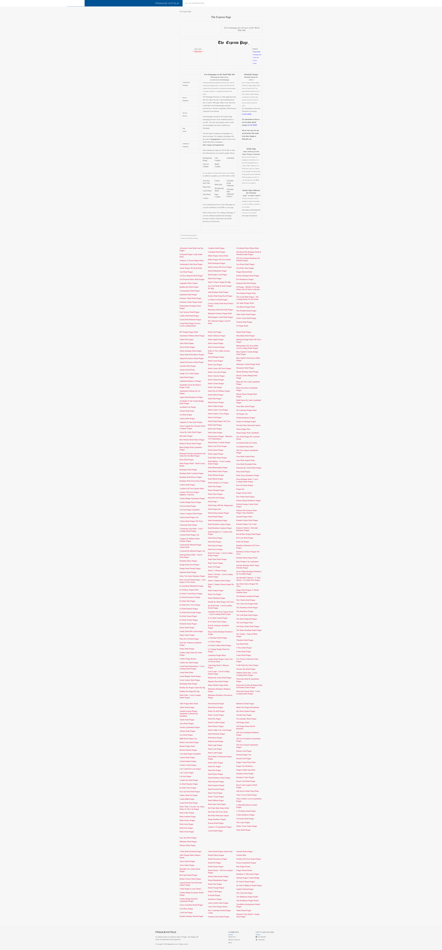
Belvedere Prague (186, 436)
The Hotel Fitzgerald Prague (246, 619)
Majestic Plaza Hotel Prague (218, 681)
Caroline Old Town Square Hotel (192, 489)
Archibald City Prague (188, 407)
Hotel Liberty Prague (215, 450)
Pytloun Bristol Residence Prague (248, 500)
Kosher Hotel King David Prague (220, 296)
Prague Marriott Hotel (244, 272)
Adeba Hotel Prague (187, 707)
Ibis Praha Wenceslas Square (218, 816)
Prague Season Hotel (244, 493)
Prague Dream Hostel (244, 870)
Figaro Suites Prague (187, 635)
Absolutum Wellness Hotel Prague (192, 336)
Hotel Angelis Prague (216, 339)
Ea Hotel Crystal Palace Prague (191, 594)
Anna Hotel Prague (187, 723)
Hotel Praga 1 (213, 502)
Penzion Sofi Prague (243, 758)
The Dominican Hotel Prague (247, 607)
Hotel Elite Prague (214, 399)
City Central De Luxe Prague (190, 769)
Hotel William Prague (216, 800)
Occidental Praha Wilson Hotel (247, 248)
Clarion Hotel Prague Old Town (191, 521)
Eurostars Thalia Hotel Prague (190, 298)
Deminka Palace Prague (188, 561)
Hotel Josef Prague (215, 425)
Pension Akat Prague (244, 751)
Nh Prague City (242, 414)
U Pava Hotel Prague (244, 648)
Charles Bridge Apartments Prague (192, 498)
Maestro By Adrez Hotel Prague (219, 678)
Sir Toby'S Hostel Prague (245, 882)
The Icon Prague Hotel (244, 623)
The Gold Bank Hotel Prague (247, 615)
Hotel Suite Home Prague (217, 559)
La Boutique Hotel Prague (217, 638)
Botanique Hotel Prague (188, 470)
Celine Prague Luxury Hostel (190, 889)
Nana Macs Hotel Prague (245, 406)
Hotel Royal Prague (215, 546)
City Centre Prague (186, 773)
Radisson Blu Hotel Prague (246, 283)
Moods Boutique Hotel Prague (247, 372)
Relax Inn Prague (242, 542)
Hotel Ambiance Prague (216, 336)
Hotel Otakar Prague (215, 763)
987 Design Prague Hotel (189, 332)
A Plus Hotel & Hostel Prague (190, 851)
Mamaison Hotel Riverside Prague (220, 310)
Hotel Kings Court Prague (217, 275)
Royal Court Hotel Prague (245, 781)
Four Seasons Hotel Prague (189, 312)
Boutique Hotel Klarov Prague (191, 477)
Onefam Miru (241, 855)
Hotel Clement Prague (216, 380)
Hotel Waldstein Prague (216, 598)
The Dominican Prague (244, 611)
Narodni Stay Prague (244, 715)
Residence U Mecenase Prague (247, 874)
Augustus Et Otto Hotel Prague (191, 422)
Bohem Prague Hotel (187, 746)
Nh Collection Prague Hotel (246, 410)
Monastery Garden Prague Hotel (248, 364)
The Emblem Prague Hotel (246, 293)
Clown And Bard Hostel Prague (191, 905)
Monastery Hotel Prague (245, 368)
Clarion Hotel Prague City (189, 517)
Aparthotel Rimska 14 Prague (190, 381)
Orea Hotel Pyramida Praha (246, 464)
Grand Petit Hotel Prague (189, 803)
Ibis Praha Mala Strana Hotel (218, 808)
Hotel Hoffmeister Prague (217, 271)
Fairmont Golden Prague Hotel (191, 302)
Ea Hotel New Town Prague (190, 605)
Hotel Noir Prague (214, 486)
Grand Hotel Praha (186, 672)
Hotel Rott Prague (214, 542)
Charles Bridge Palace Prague (190, 502)
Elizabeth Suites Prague (188, 624)
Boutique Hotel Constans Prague (191, 473)
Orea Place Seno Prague (245, 268)
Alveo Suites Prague (187, 865)
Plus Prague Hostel (243, 867)
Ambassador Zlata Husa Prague (191, 264)
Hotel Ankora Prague (187, 820)
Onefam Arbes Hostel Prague (218, 917)
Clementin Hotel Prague (188, 525)
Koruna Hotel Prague (216, 823)
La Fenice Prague (214, 642)
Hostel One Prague (215, 884)
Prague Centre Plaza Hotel (246, 762)
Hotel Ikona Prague (215, 738)
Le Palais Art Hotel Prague (217, 300)
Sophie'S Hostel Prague (244, 889)
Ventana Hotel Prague (244, 322)
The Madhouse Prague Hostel (247, 897)
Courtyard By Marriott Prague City (192, 551)
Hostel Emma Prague (215, 867)
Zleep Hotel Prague (243, 830)
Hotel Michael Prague (216, 475)
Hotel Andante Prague (188, 817)
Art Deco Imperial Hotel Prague (191, 276)
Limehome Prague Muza (217, 655)
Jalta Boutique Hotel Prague (218, 292)
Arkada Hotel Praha (187, 411)
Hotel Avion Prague (187, 832)
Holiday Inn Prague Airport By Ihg (192, 688)
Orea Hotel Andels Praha (245, 456)
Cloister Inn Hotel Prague (189, 780)
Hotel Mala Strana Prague (217, 458)
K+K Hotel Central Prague (218, 618)
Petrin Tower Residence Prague (247, 475)
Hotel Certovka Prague (216, 376)
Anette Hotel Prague (187, 720)
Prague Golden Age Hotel (245, 770)
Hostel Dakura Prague (216, 855)
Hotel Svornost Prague (216, 789)
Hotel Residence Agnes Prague (219, 524)
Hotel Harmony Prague (216, 734)
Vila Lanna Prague (243, 822)
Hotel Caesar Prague (215, 361)
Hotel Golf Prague (214, 417)
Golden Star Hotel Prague (189, 663)
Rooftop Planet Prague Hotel (246, 558)
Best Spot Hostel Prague (188, 875)
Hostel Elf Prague (214, 863)
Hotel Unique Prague (215, 590)
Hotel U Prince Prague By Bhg (219, 282)
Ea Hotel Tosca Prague (188, 788)
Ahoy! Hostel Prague (187, 861)
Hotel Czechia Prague (216, 715)
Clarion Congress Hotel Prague (191, 514)
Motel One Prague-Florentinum (247, 707)
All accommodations (194, 3)
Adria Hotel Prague (187, 343)
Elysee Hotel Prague (187, 628)
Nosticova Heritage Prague (246, 421)
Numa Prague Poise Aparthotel (247, 433)
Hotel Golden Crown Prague (218, 414)
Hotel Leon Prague (215, 749)
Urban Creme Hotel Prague (246, 318)
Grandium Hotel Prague (216, 252)
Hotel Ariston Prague (215, 343)
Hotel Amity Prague (187, 813)
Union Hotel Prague (243, 651)
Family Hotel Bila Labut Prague (191, 631)
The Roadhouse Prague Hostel (247, 901)
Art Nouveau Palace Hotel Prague (192, 279)
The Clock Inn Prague (244, 893)
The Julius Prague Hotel (245, 303)
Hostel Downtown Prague (217, 859)
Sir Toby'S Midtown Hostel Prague (249, 885)
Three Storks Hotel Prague (246, 314)
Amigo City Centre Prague (189, 373)
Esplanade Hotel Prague (188, 295)
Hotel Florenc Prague (216, 726)
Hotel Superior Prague (216, 785)
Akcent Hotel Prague (187, 347)
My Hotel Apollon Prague (245, 711)
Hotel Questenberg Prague (217, 520)
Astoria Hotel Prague (187, 418)
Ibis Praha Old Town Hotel (218, 812)
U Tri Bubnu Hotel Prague (246, 811)
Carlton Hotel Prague (187, 485)
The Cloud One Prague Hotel (247, 604)
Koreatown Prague (215, 899)
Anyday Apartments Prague (190, 727)
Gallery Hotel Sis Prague (189, 795)
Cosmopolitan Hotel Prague (190, 291)
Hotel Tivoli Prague (215, 793)
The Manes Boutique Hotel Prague (249, 630)
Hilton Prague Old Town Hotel (219, 260)
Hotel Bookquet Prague (216, 263)
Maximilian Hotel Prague (245, 336)
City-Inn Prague (185, 776)
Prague (167, 3)
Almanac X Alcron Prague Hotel (191, 260)
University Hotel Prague (245, 819)
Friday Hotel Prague (187, 649)
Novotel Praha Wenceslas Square (248, 425)
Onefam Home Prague (244, 851)
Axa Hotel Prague (186, 735)
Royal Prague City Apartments (247, 562)
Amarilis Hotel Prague (188, 366)
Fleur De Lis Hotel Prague (189, 639)
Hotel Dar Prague (214, 719)
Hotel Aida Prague (214, 332)
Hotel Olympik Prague (216, 490)
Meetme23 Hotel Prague (245, 704)
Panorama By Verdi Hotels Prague (248, 468)
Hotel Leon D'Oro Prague (217, 446)
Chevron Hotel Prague (188, 506)
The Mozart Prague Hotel (245, 307)
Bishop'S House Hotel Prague (190, 443)
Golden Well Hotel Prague (189, 316)
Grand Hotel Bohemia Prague (190, 320)
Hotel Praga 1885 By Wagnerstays (220, 505)
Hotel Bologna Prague (216, 357)
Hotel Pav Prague (214, 766)
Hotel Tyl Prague (214, 567)
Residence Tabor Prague (245, 777)
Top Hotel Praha (242, 644)
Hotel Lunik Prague (215, 753)
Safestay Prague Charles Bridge (247, 878)
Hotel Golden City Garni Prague (220, 730)
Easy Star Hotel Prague (188, 838)
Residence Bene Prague (245, 774)
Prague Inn (240, 489)
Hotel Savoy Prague (215, 549)
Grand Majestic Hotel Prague (190, 676)
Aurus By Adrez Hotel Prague (191, 432)
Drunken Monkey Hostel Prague (191, 916)
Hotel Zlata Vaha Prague (217, 804)
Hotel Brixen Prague (215, 707)
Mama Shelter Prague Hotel (218, 685)
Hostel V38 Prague (215, 892)
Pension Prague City (243, 755)
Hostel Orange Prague (216, 888)
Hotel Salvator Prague (216, 782)
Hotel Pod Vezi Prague (216, 498)
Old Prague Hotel (242, 722)
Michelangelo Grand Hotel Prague (220, 317)
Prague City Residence (244, 766)
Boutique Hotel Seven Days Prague (192, 481)
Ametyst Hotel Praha (187, 370)
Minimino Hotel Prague (188, 842)
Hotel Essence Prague (216, 402)
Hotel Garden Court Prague (218, 410)
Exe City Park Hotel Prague (190, 792)
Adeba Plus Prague (186, 339)
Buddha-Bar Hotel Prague (189, 287)
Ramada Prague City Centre (246, 524)
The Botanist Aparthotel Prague (247, 596)
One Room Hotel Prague (245, 264)
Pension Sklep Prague (187, 845)
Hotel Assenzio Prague (216, 347)
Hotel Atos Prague (186, 828)
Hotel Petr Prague (214, 770)
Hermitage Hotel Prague (188, 684)
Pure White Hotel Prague (245, 497)
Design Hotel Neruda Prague (190, 568)
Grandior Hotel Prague (216, 248)
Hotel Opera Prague (215, 494)
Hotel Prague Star (214, 509)
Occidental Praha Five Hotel (246, 443)
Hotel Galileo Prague (215, 406)
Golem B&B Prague (187, 799)
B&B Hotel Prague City (188, 739)
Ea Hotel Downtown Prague (190, 597)
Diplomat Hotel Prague (188, 572)
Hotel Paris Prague (215, 278)
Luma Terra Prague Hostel (217, 907)
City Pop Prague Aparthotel (190, 510)
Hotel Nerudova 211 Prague (218, 483)
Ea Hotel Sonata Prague (188, 616)
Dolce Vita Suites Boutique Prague (192, 576)
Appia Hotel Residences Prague (191, 397)
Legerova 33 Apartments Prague (219, 827)
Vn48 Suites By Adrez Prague (247, 665)
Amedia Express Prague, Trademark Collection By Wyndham (189, 713)
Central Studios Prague (188, 761)
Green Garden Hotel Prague (190, 680)
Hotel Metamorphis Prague (218, 468)
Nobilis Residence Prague (245, 418)
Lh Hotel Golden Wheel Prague (219, 645)
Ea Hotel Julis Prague (187, 601)
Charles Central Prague (188, 765)
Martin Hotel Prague (243, 332)
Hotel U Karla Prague (216, 797)
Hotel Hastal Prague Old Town (219, 421)
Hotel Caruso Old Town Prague (219, 368)
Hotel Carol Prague (215, 365)
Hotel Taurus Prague (215, 563)
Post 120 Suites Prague (244, 485)
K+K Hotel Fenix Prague (217, 622)
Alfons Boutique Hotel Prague (191, 351)
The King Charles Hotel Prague (247, 626)
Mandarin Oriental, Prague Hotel (220, 313)
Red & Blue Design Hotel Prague (248, 534)
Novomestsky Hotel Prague (246, 719)
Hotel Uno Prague (214, 594)
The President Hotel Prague (246, 311)
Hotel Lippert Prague (215, 454)
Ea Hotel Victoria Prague (189, 620)
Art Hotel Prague (186, 415)
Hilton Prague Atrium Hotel (218, 256)
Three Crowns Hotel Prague (246, 795)
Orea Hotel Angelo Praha (245, 460)
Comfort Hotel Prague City (189, 535)
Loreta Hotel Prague (215, 831)
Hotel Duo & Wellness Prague (219, 391)
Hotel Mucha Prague (215, 479)
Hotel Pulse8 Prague (215, 517)
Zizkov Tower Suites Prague (246, 826)
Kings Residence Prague (217, 819)
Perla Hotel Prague (243, 472)
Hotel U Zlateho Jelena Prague (219, 581)
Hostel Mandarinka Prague (217, 880)
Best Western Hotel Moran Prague (192, 440)
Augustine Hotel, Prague (189, 283)
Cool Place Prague (186, 909)
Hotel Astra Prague (186, 824)
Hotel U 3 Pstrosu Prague (217, 571)
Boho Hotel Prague (187, 460)
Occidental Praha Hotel (244, 447)
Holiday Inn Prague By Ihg (189, 691)
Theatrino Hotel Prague (244, 640)
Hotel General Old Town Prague (220, 267)
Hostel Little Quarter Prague (218, 876)
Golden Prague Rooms (188, 659)
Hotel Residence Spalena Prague (220, 528)
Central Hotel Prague (187, 757)
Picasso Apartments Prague (246, 863)
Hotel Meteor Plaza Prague (218, 471)
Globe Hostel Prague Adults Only (220, 851)
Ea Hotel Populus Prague (189, 784)
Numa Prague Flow (243, 429)
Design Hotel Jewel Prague (189, 565)
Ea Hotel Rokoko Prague (189, 609)
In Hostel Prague (214, 895)
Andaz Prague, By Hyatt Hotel (191, 268)
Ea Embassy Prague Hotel (189, 590)
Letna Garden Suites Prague (218, 903)
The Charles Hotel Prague (245, 600)
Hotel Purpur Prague (215, 774)
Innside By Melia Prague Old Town (221, 602)
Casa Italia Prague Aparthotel (190, 754)
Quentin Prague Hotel (244, 517)
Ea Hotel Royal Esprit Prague (190, 612)
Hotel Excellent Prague (216, 722)
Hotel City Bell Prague (216, 711)
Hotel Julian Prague (215, 433)
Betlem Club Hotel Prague (189, 742)
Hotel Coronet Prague (216, 383)
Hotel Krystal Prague (215, 741)
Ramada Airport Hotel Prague (247, 520)
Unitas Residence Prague (245, 815)
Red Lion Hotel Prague (244, 538)
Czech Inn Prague (186, 912)
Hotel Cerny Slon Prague (217, 372)
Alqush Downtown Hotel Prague (192, 358)
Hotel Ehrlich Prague (215, 395)
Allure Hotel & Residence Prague (192, 355)
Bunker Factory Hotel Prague (190, 879)
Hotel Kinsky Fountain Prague (219, 442)
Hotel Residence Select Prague (219, 778)
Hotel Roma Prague (215, 538)
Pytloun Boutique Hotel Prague (247, 276)
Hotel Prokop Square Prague (218, 513)
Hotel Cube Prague (215, 387)
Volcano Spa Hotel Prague (246, 669)
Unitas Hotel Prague (243, 655)
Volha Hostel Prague (243, 910)
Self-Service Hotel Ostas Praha (247, 791)
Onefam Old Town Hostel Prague (248, 859)
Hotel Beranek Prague (216, 704)
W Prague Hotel (242, 326)
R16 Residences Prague (245, 279)
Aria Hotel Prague (186, 272)
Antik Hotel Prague (187, 377)
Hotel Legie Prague (215, 745)
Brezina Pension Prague (188, 750)
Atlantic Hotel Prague (187, 731)
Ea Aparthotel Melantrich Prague (191, 586)
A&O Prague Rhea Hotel (189, 704)
